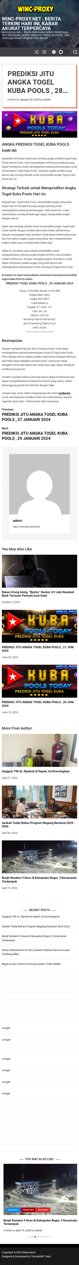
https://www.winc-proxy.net (26, 526)
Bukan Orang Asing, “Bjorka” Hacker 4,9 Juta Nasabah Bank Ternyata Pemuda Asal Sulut (38, 593)
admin (47, 99)
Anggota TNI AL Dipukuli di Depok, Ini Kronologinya (36, 771)
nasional (11, 1210)
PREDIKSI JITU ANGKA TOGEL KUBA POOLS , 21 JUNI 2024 (38, 648)
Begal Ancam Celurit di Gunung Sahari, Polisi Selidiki (31, 963)
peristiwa (26, 1210)
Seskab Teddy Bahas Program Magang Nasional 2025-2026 (38, 824)
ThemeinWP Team (41, 1256)
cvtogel (6, 1028)
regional (42, 1210)
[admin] (39, 484)
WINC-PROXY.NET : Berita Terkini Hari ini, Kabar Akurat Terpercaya (31, 23)
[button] (8, 1204)
